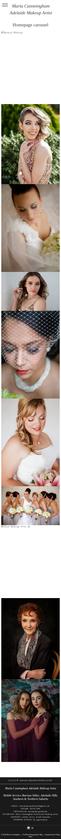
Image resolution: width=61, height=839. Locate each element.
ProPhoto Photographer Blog (33, 835)
